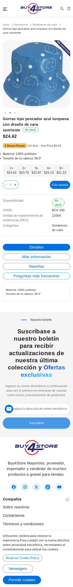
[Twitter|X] (36, 487)
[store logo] (36, 8)
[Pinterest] (47, 487)
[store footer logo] (36, 454)
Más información (36, 257)
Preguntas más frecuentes (36, 276)
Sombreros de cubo (45, 24)
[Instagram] (25, 487)
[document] (36, 559)
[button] (5, 112)
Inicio (6, 24)
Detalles (36, 247)
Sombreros (21, 24)
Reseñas (36, 266)
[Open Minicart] (68, 8)
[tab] (36, 247)
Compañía (12, 499)
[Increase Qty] (16, 185)
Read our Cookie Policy (22, 558)
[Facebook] (14, 487)
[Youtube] (59, 487)
